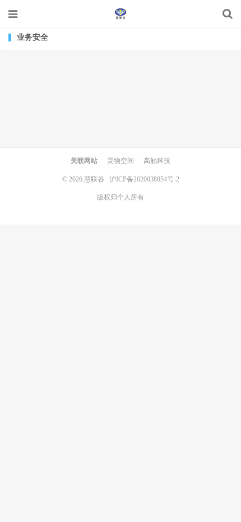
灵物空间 (120, 161)
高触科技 (156, 161)
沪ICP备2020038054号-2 (144, 179)
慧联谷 (120, 14)
